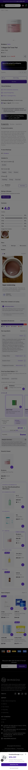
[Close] (25, 754)
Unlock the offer (14, 764)
